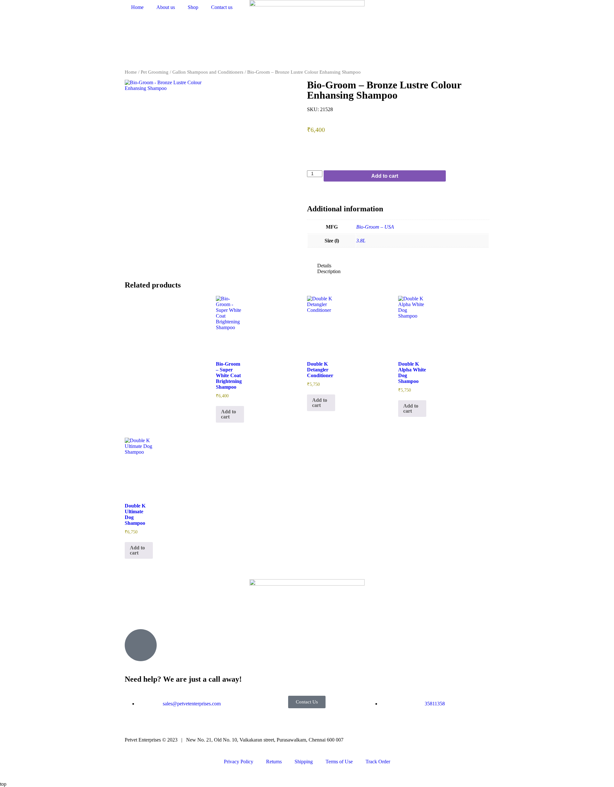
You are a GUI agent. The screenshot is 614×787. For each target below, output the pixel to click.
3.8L (361, 240)
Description (329, 271)
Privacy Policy (238, 761)
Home (137, 7)
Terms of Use (339, 761)
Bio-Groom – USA (375, 227)
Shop (193, 7)
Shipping (304, 761)
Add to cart (384, 176)
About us (165, 7)
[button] (398, 266)
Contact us (221, 7)
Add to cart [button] (228, 414)
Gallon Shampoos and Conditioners (207, 72)
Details (324, 265)
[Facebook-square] (133, 613)
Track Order (378, 761)
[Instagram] (150, 613)
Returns (274, 761)
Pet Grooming (155, 72)
